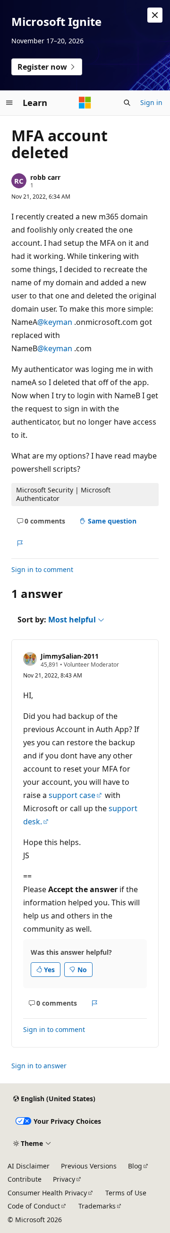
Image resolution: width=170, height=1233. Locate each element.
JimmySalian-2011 (70, 656)
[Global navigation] (9, 102)
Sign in (151, 102)
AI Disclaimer (29, 1165)
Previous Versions (89, 1165)
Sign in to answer (39, 1065)
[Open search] (127, 102)
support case (72, 795)
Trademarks (97, 1205)
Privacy (64, 1179)
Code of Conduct (34, 1205)
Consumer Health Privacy (47, 1192)
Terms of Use (125, 1192)
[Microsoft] (85, 103)
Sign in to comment (42, 569)
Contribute (25, 1179)
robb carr (45, 177)
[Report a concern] (19, 543)
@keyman (55, 322)
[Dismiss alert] (154, 15)
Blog (135, 1165)
